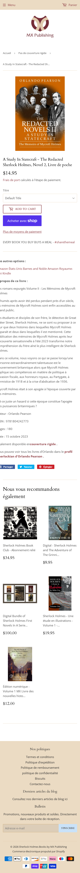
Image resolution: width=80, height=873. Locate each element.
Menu (11, 5)
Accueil (7, 53)
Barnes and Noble (35, 269)
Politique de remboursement (40, 768)
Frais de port (11, 180)
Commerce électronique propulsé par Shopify (38, 851)
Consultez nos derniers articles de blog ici (40, 799)
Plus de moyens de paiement (22, 232)
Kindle (7, 273)
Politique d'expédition (40, 762)
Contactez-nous (40, 784)
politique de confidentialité (40, 773)
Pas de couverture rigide (32, 53)
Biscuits (40, 778)
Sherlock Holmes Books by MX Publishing (43, 846)
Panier (72, 5)
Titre (6, 190)
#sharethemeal (65, 242)
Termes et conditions (40, 757)
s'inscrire (68, 828)
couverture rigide (43, 444)
